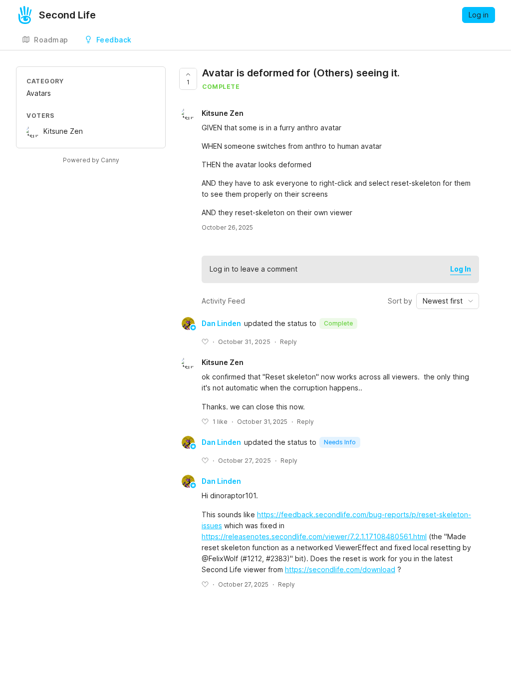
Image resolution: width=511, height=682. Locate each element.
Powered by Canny (91, 160)
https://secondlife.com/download (340, 569)
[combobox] (447, 301)
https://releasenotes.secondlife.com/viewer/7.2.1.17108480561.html (314, 536)
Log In (460, 269)
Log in (479, 14)
